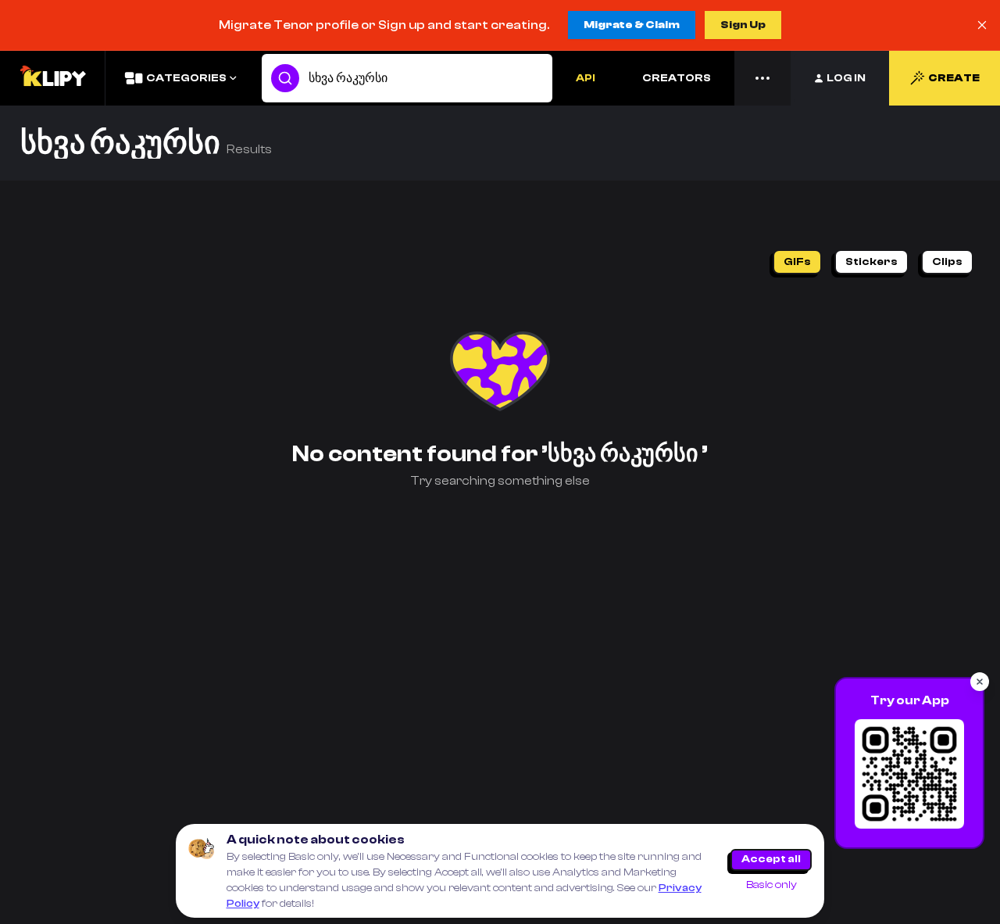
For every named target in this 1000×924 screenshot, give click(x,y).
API (585, 78)
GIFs (797, 262)
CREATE (954, 78)
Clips (947, 262)
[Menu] (762, 78)
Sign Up (743, 25)
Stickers (871, 262)
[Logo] (52, 78)
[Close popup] (979, 681)
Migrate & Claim (632, 25)
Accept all (771, 859)
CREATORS (676, 78)
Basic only (771, 885)
